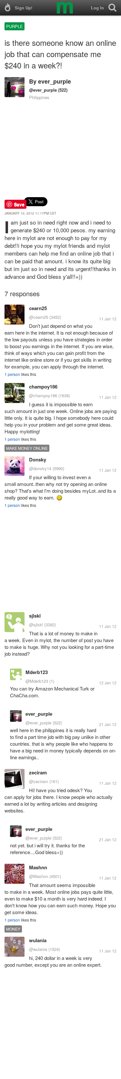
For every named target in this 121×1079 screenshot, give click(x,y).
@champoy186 (43, 395)
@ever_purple (43, 90)
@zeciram (38, 781)
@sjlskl (36, 624)
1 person (12, 374)
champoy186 (43, 386)
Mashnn (38, 867)
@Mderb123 (36, 681)
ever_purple (54, 81)
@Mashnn (38, 876)
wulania (37, 940)
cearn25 (38, 308)
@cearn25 (38, 317)
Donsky (37, 459)
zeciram (38, 772)
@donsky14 (40, 468)
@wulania (38, 949)
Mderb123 (36, 672)
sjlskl (35, 615)
